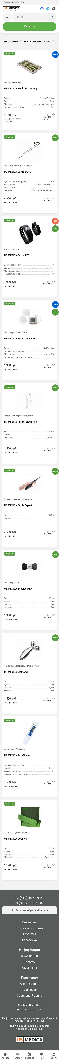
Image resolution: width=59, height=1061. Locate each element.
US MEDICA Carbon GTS (17, 171)
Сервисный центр (29, 995)
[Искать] (52, 17)
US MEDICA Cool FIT (15, 838)
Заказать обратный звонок (32, 910)
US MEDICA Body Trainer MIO (20, 338)
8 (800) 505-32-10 (29, 903)
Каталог (29, 26)
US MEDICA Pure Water (17, 755)
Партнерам (29, 989)
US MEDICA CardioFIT (16, 255)
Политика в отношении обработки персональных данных (29, 1027)
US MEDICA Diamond (16, 672)
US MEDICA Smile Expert (18, 505)
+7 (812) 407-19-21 (29, 898)
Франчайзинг (29, 983)
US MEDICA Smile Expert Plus (20, 421)
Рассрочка (29, 940)
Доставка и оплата (29, 928)
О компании (29, 956)
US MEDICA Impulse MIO (18, 588)
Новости (29, 962)
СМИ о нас (29, 968)
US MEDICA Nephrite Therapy (20, 88)
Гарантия (29, 934)
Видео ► (10, 54)
